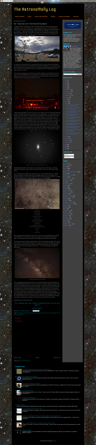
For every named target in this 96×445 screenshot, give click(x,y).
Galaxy (22, 313)
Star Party (43, 313)
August (68, 97)
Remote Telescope (69, 202)
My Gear (53, 16)
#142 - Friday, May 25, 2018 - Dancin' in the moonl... (72, 105)
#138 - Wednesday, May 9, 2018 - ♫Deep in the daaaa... (73, 121)
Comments (67, 157)
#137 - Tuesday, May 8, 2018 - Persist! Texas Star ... (73, 124)
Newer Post (17, 357)
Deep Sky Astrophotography (71, 171)
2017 (66, 144)
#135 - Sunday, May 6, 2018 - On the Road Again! (73, 130)
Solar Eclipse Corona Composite (29, 376)
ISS (65, 182)
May (67, 103)
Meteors (67, 185)
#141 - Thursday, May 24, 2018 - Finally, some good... (73, 108)
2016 (66, 146)
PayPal (74, 37)
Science (66, 205)
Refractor (30, 313)
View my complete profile (69, 69)
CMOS (18, 313)
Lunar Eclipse (68, 183)
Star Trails (67, 215)
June (67, 101)
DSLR (66, 173)
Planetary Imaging (26, 430)
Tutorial (66, 222)
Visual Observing (68, 224)
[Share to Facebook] (37, 311)
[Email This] (33, 311)
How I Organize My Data (28, 390)
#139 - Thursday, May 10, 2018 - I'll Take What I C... (73, 118)
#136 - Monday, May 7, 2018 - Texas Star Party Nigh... (72, 127)
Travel (66, 220)
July (67, 99)
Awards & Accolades (64, 16)
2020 (66, 84)
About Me (75, 16)
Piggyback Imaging (69, 195)
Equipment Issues (69, 175)
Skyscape (67, 207)
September (69, 95)
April (67, 136)
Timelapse (54, 313)
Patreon (78, 36)
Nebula (25, 313)
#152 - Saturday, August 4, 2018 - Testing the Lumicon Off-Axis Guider (38, 423)
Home (37, 357)
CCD (66, 166)
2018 (66, 88)
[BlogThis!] (34, 311)
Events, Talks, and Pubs (41, 16)
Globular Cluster (68, 178)
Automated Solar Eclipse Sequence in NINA (32, 408)
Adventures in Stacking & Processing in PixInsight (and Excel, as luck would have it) (41, 416)
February (68, 140)
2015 (66, 148)
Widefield (21, 314)
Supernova (67, 217)
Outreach (67, 193)
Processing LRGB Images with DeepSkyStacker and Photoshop (36, 369)
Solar (66, 208)
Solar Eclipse (68, 210)
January (68, 142)
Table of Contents (19, 16)
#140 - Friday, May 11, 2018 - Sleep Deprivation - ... (72, 114)
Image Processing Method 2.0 (29, 397)
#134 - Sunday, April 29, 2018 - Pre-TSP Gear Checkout (73, 133)
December (68, 89)
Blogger (54, 440)
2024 (66, 80)
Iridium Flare (68, 180)
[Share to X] (36, 311)
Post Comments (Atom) (25, 360)
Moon (66, 187)
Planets (66, 198)
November (68, 91)
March (67, 138)
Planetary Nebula (69, 197)
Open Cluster (68, 192)
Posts (66, 155)
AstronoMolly (74, 46)
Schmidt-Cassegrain (36, 313)
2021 (66, 82)
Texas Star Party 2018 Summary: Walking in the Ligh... (73, 111)
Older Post (57, 357)
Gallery (29, 16)
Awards (66, 163)
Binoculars (67, 165)
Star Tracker (49, 313)
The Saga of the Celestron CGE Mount (31, 383)
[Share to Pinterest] (38, 311)
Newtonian (67, 190)
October (68, 93)
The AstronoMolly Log (35, 9)
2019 (66, 86)
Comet (66, 170)
